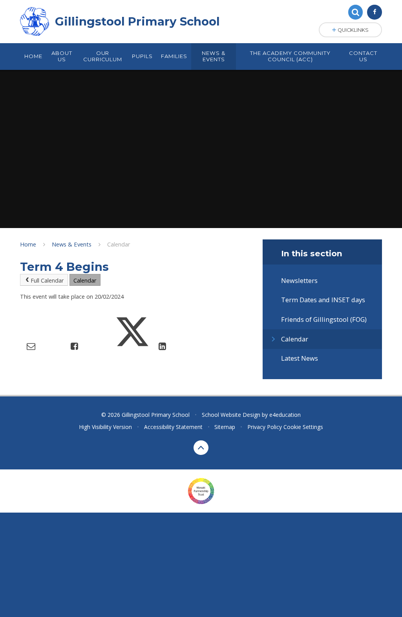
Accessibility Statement (173, 427)
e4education (285, 414)
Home (28, 244)
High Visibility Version (105, 427)
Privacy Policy (264, 427)
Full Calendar (47, 280)
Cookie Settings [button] (303, 427)
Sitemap (224, 427)
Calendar (118, 244)
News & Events (71, 244)
